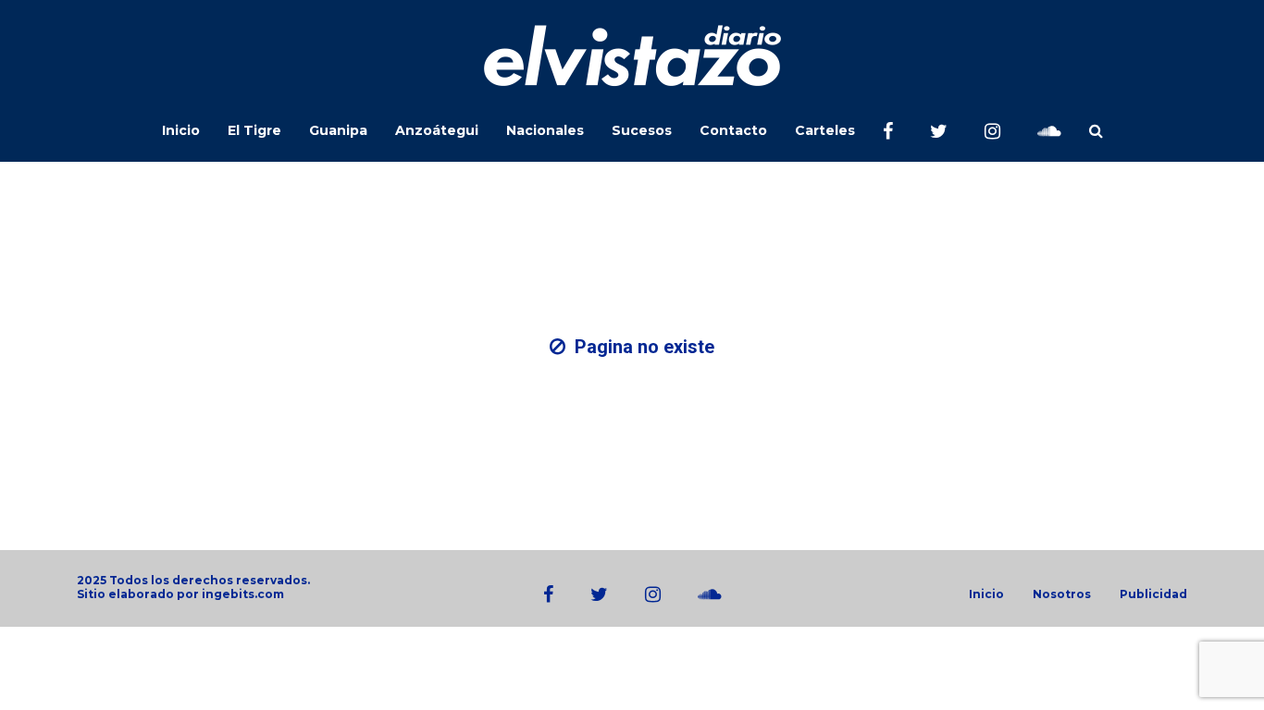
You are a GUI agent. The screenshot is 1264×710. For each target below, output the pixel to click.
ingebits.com (243, 594)
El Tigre (254, 130)
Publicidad (1153, 594)
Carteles (825, 130)
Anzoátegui (436, 130)
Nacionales (545, 130)
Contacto (733, 130)
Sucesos (642, 130)
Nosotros (1062, 594)
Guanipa (338, 130)
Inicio (181, 130)
